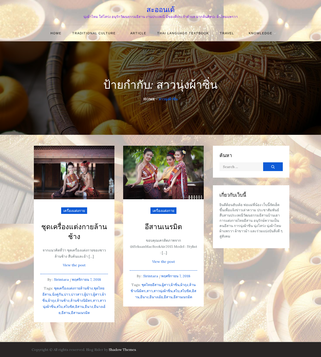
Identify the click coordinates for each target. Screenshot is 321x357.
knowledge (260, 33)
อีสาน (65, 312)
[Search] (273, 166)
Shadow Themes (122, 349)
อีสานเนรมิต (80, 312)
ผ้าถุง (52, 300)
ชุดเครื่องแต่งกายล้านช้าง (74, 232)
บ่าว (67, 294)
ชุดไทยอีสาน (151, 284)
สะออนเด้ (161, 9)
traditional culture (94, 33)
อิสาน (79, 306)
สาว (96, 300)
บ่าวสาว (77, 294)
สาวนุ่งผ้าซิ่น (163, 291)
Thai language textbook (183, 33)
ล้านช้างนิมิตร (81, 300)
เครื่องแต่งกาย (74, 210)
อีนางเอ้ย (156, 297)
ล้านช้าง (63, 300)
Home (55, 33)
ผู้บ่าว (88, 294)
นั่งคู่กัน (57, 294)
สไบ (60, 306)
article (138, 33)
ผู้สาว (97, 294)
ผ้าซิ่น (175, 284)
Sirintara (61, 279)
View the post (74, 265)
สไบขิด (69, 306)
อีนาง (89, 306)
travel (227, 33)
